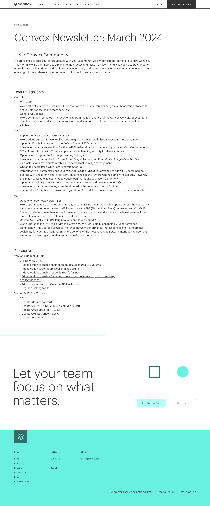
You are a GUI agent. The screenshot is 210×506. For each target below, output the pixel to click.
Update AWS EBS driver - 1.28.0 (40, 313)
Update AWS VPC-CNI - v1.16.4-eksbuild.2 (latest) (51, 306)
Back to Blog (21, 25)
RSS (29, 256)
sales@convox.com (90, 459)
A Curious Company (142, 492)
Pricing (57, 4)
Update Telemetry (32, 317)
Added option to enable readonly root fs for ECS (51, 272)
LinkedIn (55, 459)
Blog (97, 4)
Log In (158, 4)
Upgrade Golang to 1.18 (36, 288)
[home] (23, 4)
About (86, 4)
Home (16, 459)
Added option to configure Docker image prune (50, 268)
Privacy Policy (167, 492)
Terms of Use (188, 492)
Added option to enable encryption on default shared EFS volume (61, 265)
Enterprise (72, 4)
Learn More (183, 403)
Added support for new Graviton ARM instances (50, 284)
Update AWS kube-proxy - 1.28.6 (41, 310)
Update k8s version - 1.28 (37, 302)
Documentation (21, 482)
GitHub (40, 256)
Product (43, 4)
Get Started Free (181, 4)
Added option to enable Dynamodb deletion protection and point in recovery (68, 276)
